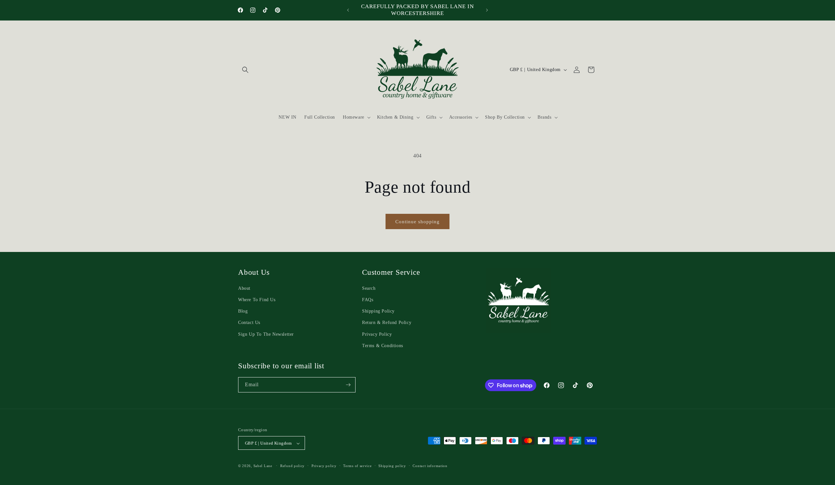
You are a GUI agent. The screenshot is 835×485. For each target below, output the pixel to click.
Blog (243, 311)
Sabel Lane (262, 466)
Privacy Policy (377, 334)
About (244, 288)
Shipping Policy (378, 311)
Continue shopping (417, 221)
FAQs (367, 299)
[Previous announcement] (348, 10)
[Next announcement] (487, 10)
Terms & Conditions (382, 345)
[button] (245, 70)
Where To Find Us (257, 299)
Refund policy (292, 466)
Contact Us (249, 322)
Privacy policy (324, 466)
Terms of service (357, 466)
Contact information (430, 466)
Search (369, 288)
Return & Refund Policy (386, 322)
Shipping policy (392, 466)
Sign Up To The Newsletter (266, 334)
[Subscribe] (348, 384)
